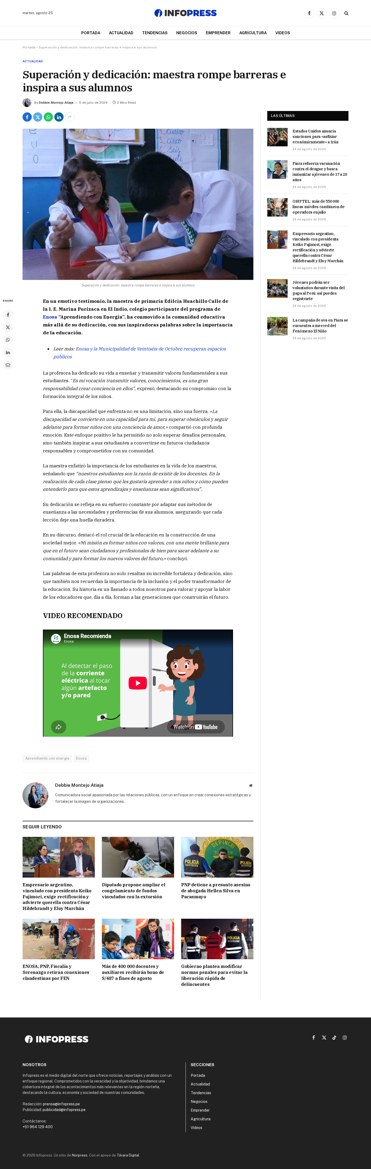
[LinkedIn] (8, 352)
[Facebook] (8, 315)
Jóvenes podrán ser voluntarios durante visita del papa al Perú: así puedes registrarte (319, 290)
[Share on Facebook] (27, 117)
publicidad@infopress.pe (64, 1110)
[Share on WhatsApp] (48, 117)
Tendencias (155, 32)
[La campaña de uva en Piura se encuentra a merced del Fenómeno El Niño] (277, 326)
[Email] (8, 365)
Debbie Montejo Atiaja (56, 102)
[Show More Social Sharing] (69, 117)
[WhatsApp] (8, 340)
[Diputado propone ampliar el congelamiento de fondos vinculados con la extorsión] (138, 857)
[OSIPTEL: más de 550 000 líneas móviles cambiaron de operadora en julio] (277, 207)
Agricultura (253, 32)
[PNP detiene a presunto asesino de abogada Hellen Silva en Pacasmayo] (217, 857)
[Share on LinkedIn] (59, 117)
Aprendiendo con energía (47, 758)
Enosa (50, 317)
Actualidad (121, 32)
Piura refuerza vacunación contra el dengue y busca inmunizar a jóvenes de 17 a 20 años (320, 171)
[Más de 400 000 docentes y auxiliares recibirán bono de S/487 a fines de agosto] (138, 939)
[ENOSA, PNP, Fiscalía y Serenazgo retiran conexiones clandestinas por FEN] (59, 939)
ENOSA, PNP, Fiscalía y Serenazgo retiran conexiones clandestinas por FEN (56, 972)
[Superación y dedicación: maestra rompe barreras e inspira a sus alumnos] (138, 204)
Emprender (218, 32)
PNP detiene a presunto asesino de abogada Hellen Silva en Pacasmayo (215, 890)
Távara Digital (128, 1155)
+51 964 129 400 (38, 1127)
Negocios (186, 32)
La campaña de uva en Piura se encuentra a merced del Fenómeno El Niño (320, 326)
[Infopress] (185, 13)
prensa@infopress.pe (61, 1104)
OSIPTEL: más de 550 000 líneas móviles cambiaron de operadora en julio (319, 207)
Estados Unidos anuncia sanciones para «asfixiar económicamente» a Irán (315, 136)
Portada (90, 32)
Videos (282, 32)
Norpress (79, 1155)
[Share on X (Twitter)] (37, 117)
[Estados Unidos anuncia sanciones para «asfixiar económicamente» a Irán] (277, 137)
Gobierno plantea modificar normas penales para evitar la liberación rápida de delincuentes (214, 975)
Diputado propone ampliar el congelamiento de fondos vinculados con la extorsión (133, 890)
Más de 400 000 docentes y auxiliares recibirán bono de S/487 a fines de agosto (133, 972)
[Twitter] (8, 327)
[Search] (345, 13)
